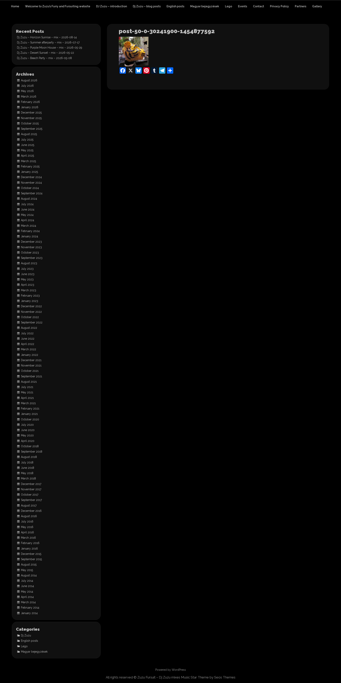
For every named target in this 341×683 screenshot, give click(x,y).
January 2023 (29, 301)
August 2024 (29, 198)
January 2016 (29, 548)
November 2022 (31, 311)
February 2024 (30, 231)
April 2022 (27, 344)
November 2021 (31, 365)
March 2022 (28, 349)
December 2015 (31, 553)
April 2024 (27, 220)
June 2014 (27, 586)
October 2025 (30, 123)
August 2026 (29, 80)
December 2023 (31, 241)
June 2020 (28, 430)
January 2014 (29, 613)
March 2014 (28, 602)
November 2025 (31, 118)
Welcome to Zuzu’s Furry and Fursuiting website (57, 6)
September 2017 (31, 500)
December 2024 (31, 177)
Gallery (317, 6)
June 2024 (27, 209)
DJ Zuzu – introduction (111, 6)
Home (15, 6)
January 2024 (29, 236)
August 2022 (29, 327)
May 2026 (27, 91)
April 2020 (27, 440)
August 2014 (29, 575)
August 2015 (29, 564)
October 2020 (30, 419)
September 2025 (31, 128)
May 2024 (27, 214)
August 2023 (29, 263)
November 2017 (31, 489)
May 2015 (27, 570)
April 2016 (27, 532)
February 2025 (30, 166)
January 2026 (29, 107)
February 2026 (30, 101)
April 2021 (27, 397)
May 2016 (27, 527)
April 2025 (27, 155)
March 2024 (28, 225)
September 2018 (31, 451)
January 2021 (29, 413)
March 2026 (28, 96)
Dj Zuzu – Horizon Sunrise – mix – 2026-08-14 (47, 37)
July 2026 (27, 85)
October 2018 (30, 446)
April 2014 (27, 596)
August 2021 (29, 381)
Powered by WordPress (170, 669)
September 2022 (31, 322)
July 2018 (27, 462)
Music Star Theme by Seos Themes (208, 677)
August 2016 (29, 516)
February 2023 (30, 295)
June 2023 (27, 274)
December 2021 (31, 360)
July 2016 (27, 521)
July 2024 (27, 204)
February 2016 (30, 543)
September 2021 (31, 376)
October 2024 (30, 188)
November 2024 (31, 182)
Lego (228, 6)
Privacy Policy (279, 6)
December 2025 (31, 112)
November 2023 (31, 247)
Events (242, 6)
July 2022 (27, 333)
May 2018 (27, 473)
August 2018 (29, 456)
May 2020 (27, 435)
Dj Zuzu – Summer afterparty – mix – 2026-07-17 (48, 42)
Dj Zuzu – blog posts (147, 6)
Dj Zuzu (26, 635)
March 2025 (28, 161)
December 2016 (31, 510)
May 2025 (27, 150)
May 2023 (27, 279)
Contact (258, 6)
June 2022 (27, 338)
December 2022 (31, 306)
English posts (175, 6)
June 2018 (27, 467)
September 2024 (31, 193)
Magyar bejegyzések (204, 6)
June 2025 (27, 145)
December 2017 (31, 484)
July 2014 (27, 580)
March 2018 (28, 478)
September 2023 (31, 257)
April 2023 (27, 284)
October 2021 (29, 370)
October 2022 (30, 317)
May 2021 (27, 392)
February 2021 (30, 408)
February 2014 (30, 607)
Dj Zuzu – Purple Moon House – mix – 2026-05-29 (49, 47)
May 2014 (27, 591)
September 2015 (31, 559)
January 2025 (29, 171)
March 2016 (28, 537)
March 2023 (28, 290)
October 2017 (29, 494)
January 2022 (29, 354)
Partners (300, 6)
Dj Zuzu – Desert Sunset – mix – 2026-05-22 (45, 52)
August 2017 (29, 505)
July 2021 (27, 387)
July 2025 (27, 139)
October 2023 (30, 252)
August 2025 (29, 134)
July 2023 (27, 268)
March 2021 (28, 403)
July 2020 (27, 424)
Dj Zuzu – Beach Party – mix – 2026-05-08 (44, 58)
